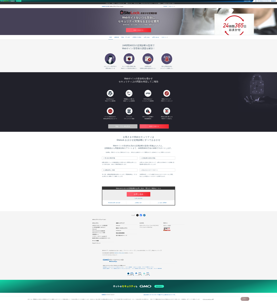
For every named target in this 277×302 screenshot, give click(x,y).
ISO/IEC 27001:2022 (119, 253)
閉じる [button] (245, 298)
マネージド (136, 3)
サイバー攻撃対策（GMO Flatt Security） (139, 268)
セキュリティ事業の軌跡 (158, 268)
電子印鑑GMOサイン (121, 235)
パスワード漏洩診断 (128, 267)
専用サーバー (128, 3)
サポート (171, 6)
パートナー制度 (157, 3)
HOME (165, 6)
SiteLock (94, 229)
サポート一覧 (167, 225)
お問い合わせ (155, 37)
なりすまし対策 (149, 268)
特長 (111, 37)
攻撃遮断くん (95, 234)
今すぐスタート (138, 30)
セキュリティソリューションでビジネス (149, 225)
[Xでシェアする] (137, 215)
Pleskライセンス (96, 243)
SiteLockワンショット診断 (98, 232)
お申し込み (147, 37)
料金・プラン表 (125, 37)
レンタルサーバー (120, 3)
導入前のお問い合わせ (113, 202)
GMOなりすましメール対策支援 (99, 225)
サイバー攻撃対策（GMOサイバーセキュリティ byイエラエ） (121, 268)
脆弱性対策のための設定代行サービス (101, 238)
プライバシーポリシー (207, 299)
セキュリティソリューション (146, 3)
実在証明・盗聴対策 (106, 268)
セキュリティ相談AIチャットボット (148, 267)
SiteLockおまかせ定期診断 (98, 231)
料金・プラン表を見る (123, 126)
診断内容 (116, 37)
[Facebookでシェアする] (141, 215)
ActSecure (118, 230)
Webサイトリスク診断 (137, 267)
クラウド (107, 3)
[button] (138, 274)
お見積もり (137, 202)
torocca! (118, 225)
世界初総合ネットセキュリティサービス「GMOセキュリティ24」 (113, 267)
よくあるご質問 (161, 202)
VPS (112, 3)
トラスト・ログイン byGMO (99, 236)
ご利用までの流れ (136, 37)
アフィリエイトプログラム (146, 227)
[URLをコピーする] (144, 215)
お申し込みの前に (139, 198)
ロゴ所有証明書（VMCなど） (99, 227)
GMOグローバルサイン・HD (168, 3)
